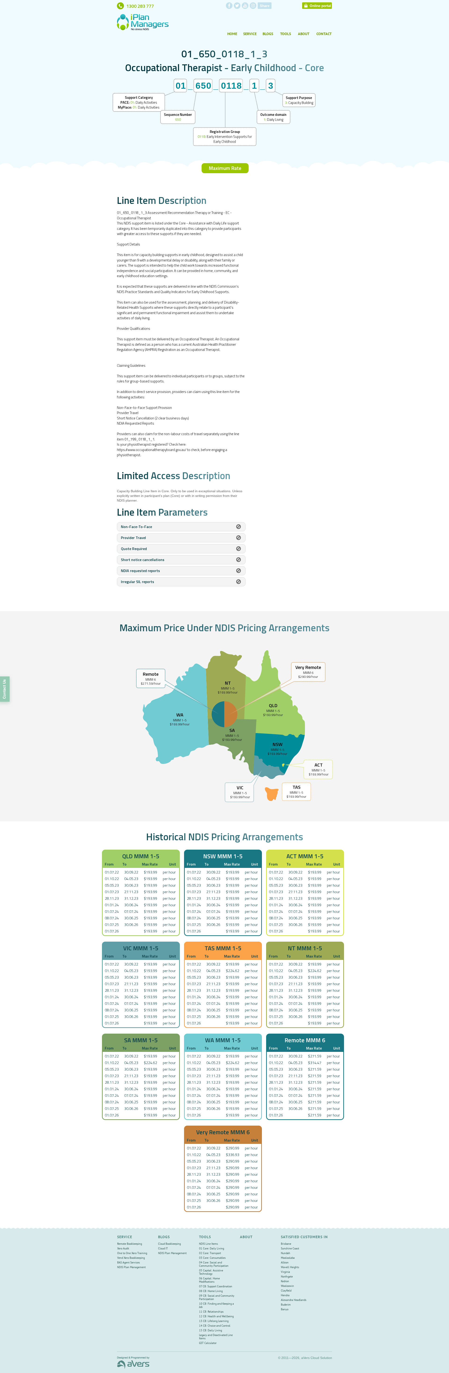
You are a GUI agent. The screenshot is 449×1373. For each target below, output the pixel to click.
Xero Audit (123, 1249)
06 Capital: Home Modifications (209, 1280)
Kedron (285, 1281)
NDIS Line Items (208, 1244)
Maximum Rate (225, 168)
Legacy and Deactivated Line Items (216, 1337)
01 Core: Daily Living (211, 1249)
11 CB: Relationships (211, 1312)
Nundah (285, 1253)
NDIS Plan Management (131, 1267)
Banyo (284, 1309)
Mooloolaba (288, 1258)
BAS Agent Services (128, 1263)
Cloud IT (163, 1249)
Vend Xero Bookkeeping (131, 1258)
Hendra (285, 1295)
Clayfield (286, 1291)
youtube (245, 5)
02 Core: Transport (210, 1253)
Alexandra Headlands (293, 1300)
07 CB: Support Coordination (215, 1287)
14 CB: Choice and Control (214, 1326)
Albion (285, 1263)
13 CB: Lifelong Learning (213, 1321)
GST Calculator (208, 1343)
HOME (232, 34)
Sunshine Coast (290, 1249)
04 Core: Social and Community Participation (213, 1264)
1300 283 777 (140, 6)
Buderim (286, 1305)
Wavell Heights (290, 1267)
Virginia (285, 1272)
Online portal (320, 6)
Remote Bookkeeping (129, 1244)
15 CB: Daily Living (210, 1331)
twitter (237, 5)
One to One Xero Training (132, 1253)
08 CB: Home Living (211, 1291)
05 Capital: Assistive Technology (211, 1272)
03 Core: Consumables (212, 1258)
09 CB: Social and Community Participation (216, 1297)
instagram (253, 5)
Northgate (287, 1277)
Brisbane (286, 1244)
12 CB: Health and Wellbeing (216, 1316)
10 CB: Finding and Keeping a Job (216, 1305)
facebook (229, 5)
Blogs (268, 34)
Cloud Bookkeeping (169, 1244)
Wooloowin (287, 1286)
